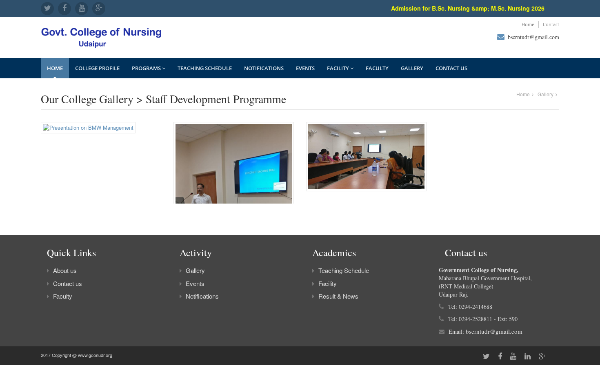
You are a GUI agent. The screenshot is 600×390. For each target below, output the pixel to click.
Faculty (377, 68)
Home (528, 24)
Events (305, 68)
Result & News (338, 296)
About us (65, 270)
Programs (147, 68)
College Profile (97, 68)
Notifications (264, 68)
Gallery (412, 68)
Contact (551, 24)
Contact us (451, 68)
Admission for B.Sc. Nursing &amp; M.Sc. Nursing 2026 (463, 8)
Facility (338, 68)
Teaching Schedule (205, 68)
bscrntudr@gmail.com (533, 37)
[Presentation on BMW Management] (88, 130)
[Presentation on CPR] (366, 159)
